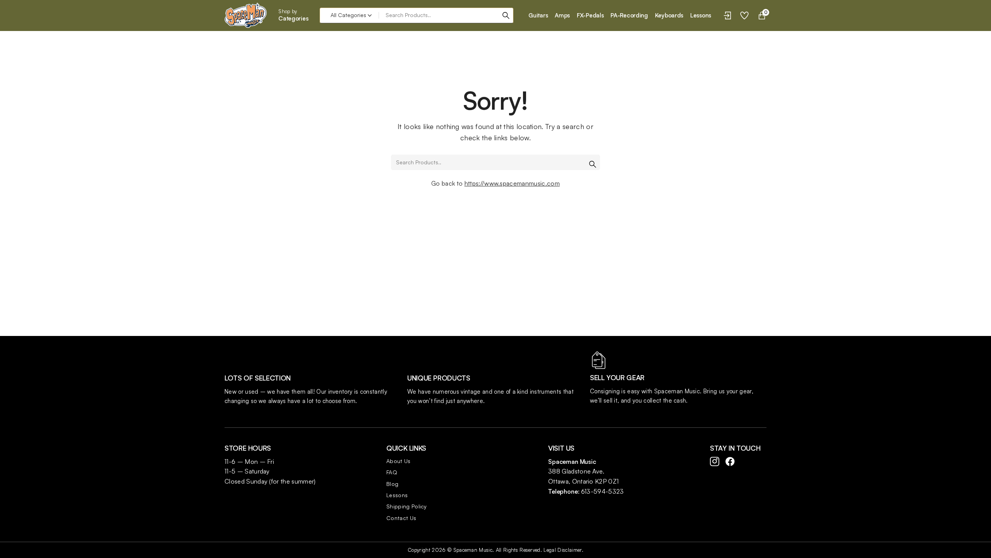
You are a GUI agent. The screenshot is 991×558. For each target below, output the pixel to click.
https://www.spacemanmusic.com (512, 183)
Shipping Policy (406, 506)
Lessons (397, 495)
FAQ (391, 472)
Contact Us (401, 518)
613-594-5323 (602, 491)
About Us (398, 461)
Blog (392, 483)
